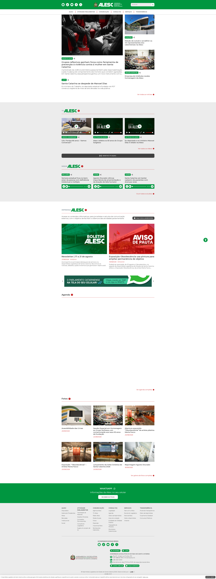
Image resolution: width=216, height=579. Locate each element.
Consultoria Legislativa (80, 524)
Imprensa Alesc (98, 525)
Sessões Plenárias (82, 517)
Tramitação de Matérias (81, 513)
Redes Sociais (97, 518)
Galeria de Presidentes (68, 513)
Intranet (126, 520)
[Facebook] (76, 4)
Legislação (112, 510)
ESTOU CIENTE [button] (210, 577)
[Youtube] (71, 4)
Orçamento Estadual (146, 515)
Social (63, 523)
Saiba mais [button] (145, 577)
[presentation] (63, 281)
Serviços (128, 12)
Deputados (65, 510)
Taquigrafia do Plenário (113, 526)
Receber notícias (108, 497)
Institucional (65, 520)
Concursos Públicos (146, 518)
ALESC (71, 12)
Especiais (95, 523)
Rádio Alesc (96, 515)
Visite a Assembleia (130, 518)
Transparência (141, 12)
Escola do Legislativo (130, 513)
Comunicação (104, 12)
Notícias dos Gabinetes (96, 529)
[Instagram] (63, 4)
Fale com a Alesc (129, 510)
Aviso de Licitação (114, 518)
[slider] (69, 132)
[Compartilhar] (74, 58)
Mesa (63, 515)
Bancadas (64, 518)
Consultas (117, 12)
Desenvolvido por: (123, 572)
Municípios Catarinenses (112, 530)
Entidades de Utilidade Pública (115, 521)
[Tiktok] (67, 4)
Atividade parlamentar (86, 12)
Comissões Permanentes (81, 520)
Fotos (94, 520)
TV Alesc (95, 513)
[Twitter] (80, 4)
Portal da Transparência (147, 510)
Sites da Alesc (128, 515)
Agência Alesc (97, 510)
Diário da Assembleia (115, 515)
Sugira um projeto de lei (83, 529)
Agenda (111, 513)
